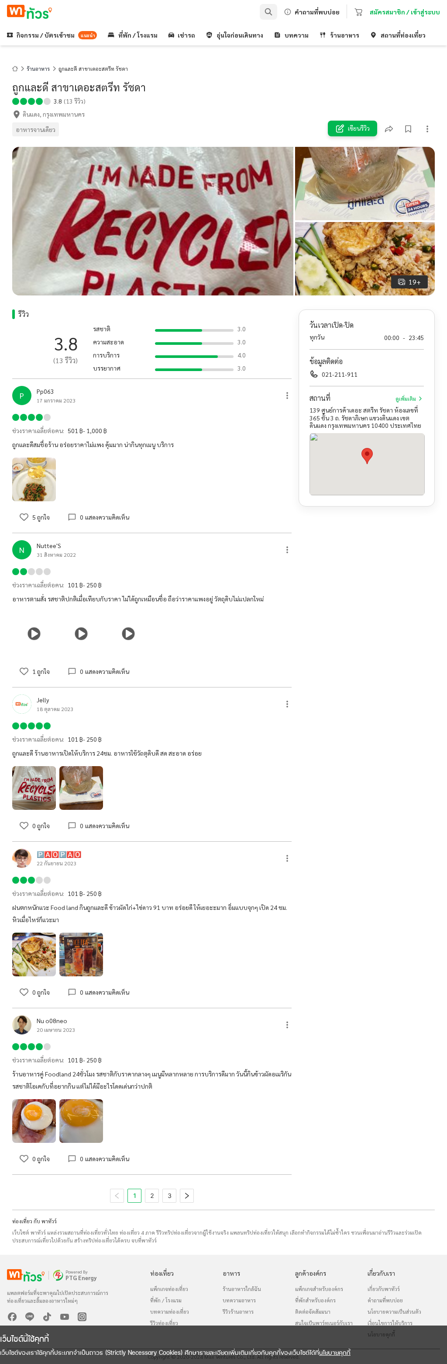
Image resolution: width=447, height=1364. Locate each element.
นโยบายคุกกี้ (335, 1352)
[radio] (15, 100)
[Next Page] (187, 1196)
